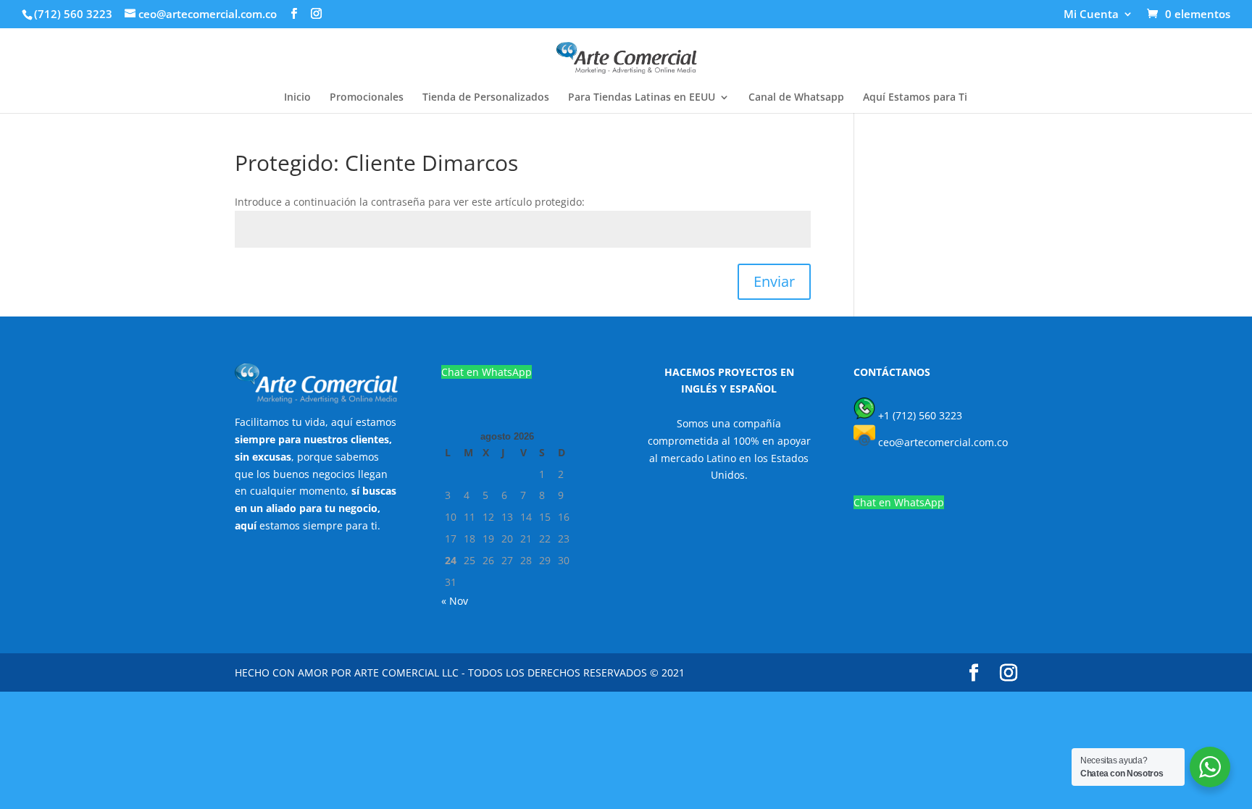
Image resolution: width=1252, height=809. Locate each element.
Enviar (774, 281)
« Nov (454, 601)
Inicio (297, 98)
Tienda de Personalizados (485, 98)
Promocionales (367, 98)
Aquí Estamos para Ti (915, 98)
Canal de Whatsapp (796, 98)
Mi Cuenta (1091, 15)
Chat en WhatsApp (486, 372)
